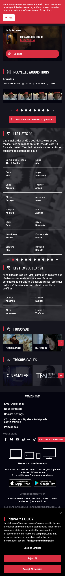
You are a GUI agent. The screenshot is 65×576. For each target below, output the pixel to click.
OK (10, 17)
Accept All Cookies (32, 569)
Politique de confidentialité (40, 540)
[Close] (61, 513)
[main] (32, 542)
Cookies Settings (32, 547)
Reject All (32, 558)
